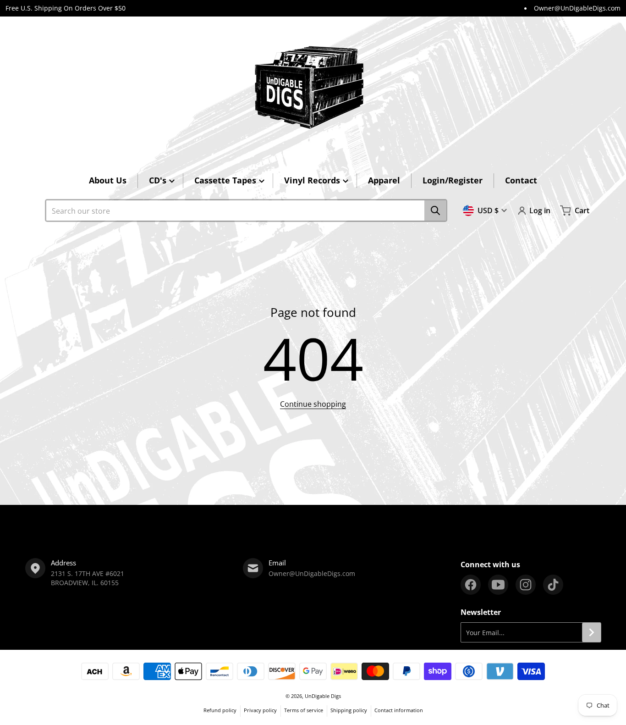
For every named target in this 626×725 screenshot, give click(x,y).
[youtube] (498, 585)
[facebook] (471, 585)
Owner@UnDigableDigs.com (577, 8)
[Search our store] (435, 210)
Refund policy (219, 710)
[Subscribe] (591, 632)
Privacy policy (260, 710)
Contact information (398, 710)
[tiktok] (553, 585)
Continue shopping (313, 404)
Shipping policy (348, 710)
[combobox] (246, 210)
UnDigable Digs (323, 695)
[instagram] (526, 585)
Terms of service (303, 710)
